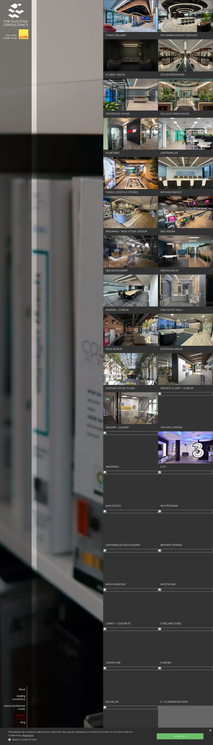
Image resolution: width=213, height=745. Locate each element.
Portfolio (20, 715)
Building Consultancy (18, 697)
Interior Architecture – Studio (14, 707)
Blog (22, 722)
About (22, 689)
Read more (28, 735)
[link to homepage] (15, 21)
